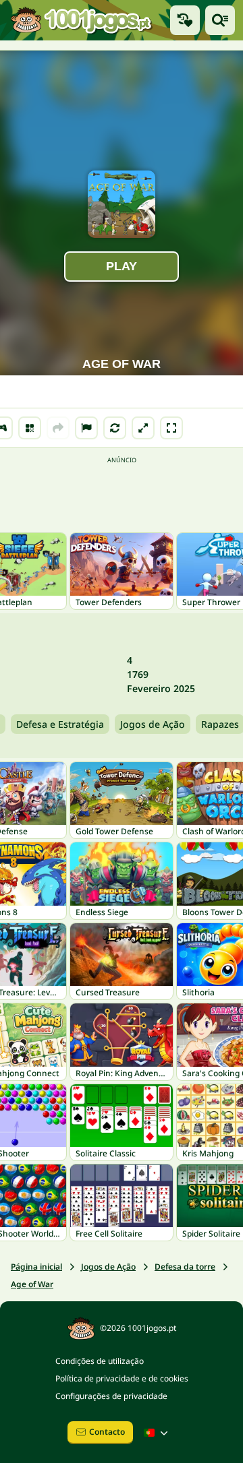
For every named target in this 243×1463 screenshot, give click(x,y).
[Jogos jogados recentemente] (185, 20)
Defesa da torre (185, 1266)
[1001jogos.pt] (81, 20)
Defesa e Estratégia (60, 724)
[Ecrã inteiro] (171, 427)
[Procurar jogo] (220, 20)
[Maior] (143, 427)
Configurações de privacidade (111, 1396)
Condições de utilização (99, 1361)
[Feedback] (86, 427)
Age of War (32, 1284)
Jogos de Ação (152, 724)
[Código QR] (29, 427)
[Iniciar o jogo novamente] (114, 427)
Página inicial (36, 1266)
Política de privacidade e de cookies (121, 1378)
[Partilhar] (58, 427)
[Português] (157, 1432)
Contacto (107, 1431)
